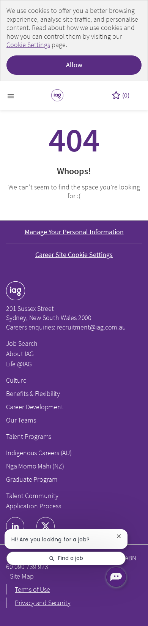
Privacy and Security (42, 602)
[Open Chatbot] (116, 577)
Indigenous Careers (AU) (39, 452)
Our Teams (21, 420)
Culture (16, 380)
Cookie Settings (28, 44)
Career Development (34, 406)
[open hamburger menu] (10, 95)
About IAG (20, 353)
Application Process (33, 505)
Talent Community (32, 495)
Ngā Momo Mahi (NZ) (35, 466)
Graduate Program (32, 479)
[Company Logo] (57, 94)
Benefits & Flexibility (33, 393)
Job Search (22, 343)
